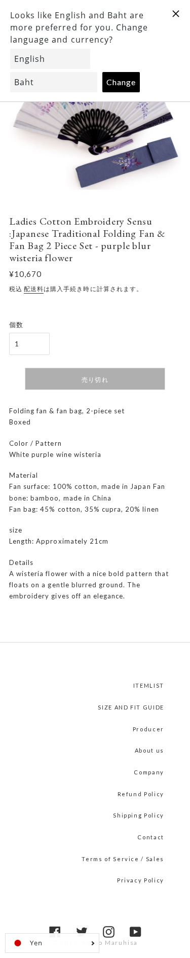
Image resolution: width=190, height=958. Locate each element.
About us (149, 750)
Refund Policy (141, 794)
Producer (148, 729)
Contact (150, 837)
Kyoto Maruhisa (110, 942)
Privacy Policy (140, 880)
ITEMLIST (148, 685)
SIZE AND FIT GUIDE (131, 707)
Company (149, 772)
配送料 (34, 289)
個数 (16, 325)
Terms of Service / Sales (123, 859)
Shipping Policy (138, 815)
